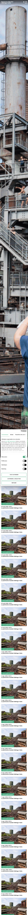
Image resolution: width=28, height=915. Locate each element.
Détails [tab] (11, 434)
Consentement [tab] (4, 434)
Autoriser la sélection (14, 478)
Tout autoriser (14, 474)
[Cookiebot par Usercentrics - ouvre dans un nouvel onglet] (21, 431)
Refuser (14, 482)
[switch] (25, 461)
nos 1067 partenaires (10, 441)
